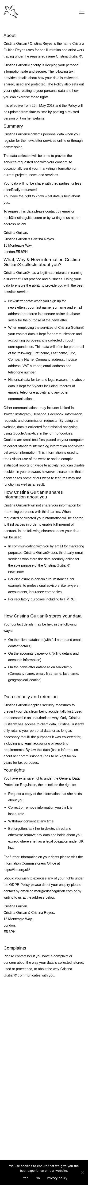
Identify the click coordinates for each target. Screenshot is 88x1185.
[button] (81, 12)
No (37, 1178)
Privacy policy (57, 1178)
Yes (26, 1178)
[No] (82, 1172)
